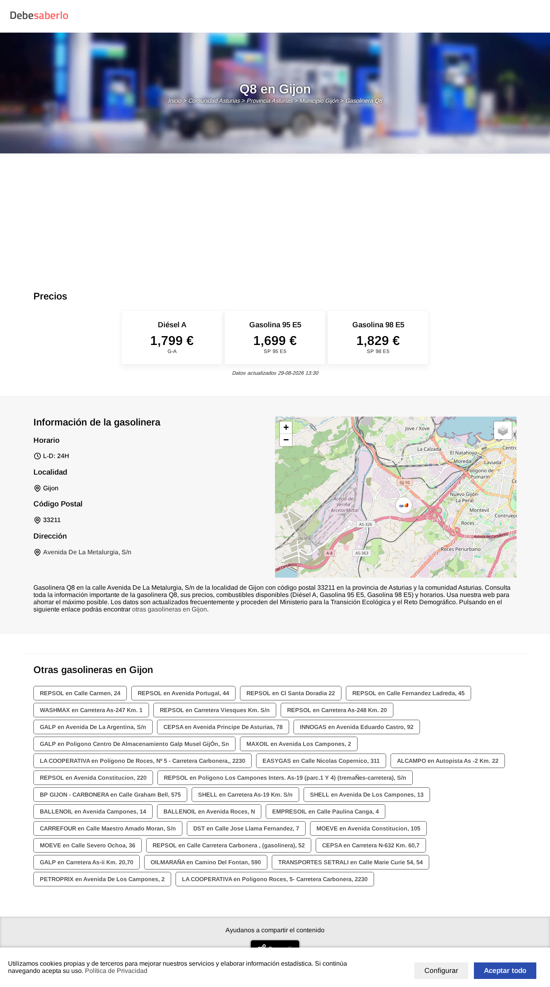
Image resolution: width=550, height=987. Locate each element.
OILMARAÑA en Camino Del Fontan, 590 (206, 862)
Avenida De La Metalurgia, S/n (87, 552)
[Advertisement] (275, 214)
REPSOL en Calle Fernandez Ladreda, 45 (408, 693)
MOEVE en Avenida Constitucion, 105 (368, 828)
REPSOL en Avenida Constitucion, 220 (93, 777)
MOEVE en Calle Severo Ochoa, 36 (87, 845)
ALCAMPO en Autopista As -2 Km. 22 (447, 761)
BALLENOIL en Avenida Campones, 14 (93, 811)
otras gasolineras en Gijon (169, 609)
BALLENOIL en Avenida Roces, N (209, 811)
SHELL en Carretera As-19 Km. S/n (245, 794)
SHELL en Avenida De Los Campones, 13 (367, 794)
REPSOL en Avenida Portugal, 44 (183, 693)
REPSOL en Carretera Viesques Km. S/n (215, 710)
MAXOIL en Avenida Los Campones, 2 (298, 744)
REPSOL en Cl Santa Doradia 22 (290, 693)
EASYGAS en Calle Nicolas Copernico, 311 (321, 761)
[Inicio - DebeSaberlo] (39, 18)
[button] (404, 505)
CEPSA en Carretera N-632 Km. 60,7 (371, 845)
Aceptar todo (505, 970)
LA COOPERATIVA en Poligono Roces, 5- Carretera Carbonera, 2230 (275, 879)
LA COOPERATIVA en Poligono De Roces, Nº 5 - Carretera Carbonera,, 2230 (142, 761)
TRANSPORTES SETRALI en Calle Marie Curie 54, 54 (350, 862)
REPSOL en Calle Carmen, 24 (80, 693)
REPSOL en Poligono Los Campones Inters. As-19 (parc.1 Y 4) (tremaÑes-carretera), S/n (285, 777)
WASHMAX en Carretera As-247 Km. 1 (91, 710)
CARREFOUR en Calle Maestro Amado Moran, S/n (108, 828)
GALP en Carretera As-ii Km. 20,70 (86, 862)
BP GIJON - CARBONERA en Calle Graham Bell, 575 (110, 794)
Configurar (441, 970)
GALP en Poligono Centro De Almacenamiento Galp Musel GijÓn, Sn (134, 744)
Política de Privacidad (116, 970)
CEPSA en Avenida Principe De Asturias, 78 (223, 727)
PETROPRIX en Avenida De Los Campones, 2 (102, 879)
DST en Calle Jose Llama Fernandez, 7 (246, 828)
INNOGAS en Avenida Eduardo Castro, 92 (357, 727)
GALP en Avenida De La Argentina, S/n (93, 727)
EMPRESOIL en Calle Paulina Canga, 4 (325, 811)
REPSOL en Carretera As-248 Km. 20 (337, 710)
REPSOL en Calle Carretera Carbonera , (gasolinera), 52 (229, 845)
